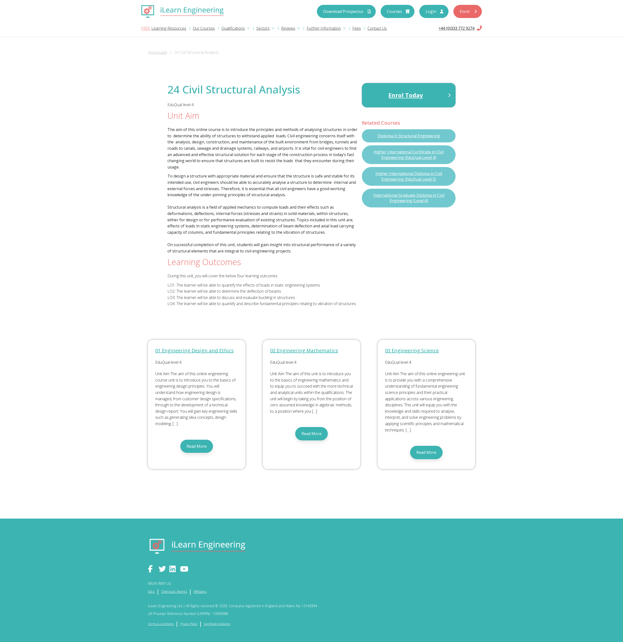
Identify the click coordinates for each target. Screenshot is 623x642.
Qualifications (233, 28)
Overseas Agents (174, 591)
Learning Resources (168, 28)
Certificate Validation (217, 624)
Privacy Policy (188, 624)
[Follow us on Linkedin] (173, 569)
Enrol (464, 11)
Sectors (263, 28)
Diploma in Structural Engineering (409, 136)
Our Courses (204, 28)
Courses (394, 11)
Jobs (151, 591)
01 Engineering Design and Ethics (194, 350)
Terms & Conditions (161, 624)
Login (431, 11)
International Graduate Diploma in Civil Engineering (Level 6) (408, 198)
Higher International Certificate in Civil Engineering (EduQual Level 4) (409, 154)
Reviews (288, 28)
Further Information (324, 28)
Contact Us (377, 28)
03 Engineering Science (412, 350)
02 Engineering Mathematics (304, 350)
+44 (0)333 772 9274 (457, 28)
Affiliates (200, 591)
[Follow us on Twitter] (163, 569)
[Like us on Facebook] (152, 569)
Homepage (157, 52)
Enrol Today (405, 95)
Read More (197, 446)
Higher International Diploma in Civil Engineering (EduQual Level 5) (409, 176)
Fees (356, 28)
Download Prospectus (343, 11)
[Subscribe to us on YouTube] (184, 569)
